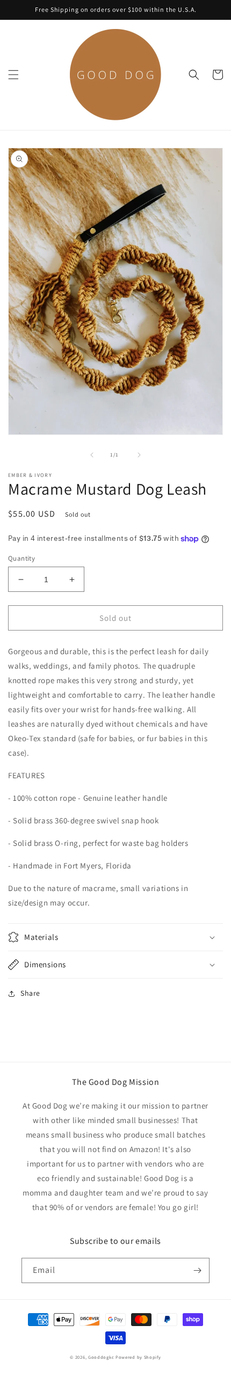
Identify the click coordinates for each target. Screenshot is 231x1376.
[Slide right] (139, 455)
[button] (13, 74)
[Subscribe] (197, 1270)
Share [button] (30, 993)
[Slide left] (92, 455)
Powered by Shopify (138, 1357)
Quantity (21, 558)
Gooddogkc (101, 1357)
